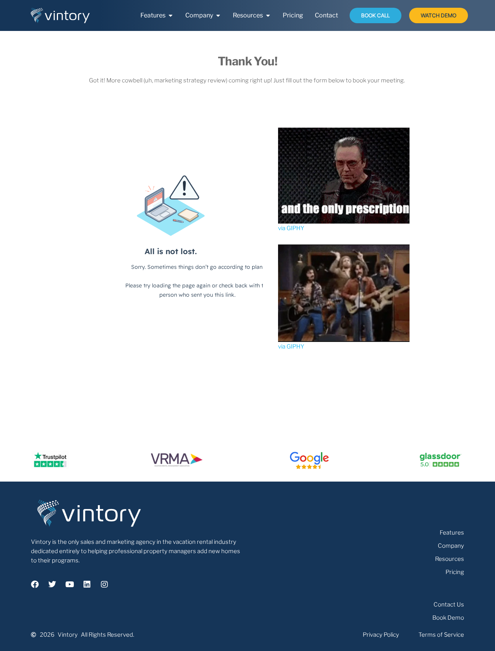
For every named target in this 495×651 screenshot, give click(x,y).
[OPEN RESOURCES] (268, 15)
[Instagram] (104, 584)
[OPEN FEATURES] (170, 15)
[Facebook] (35, 584)
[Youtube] (69, 584)
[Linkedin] (87, 584)
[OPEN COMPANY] (218, 15)
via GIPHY (291, 228)
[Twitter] (52, 584)
